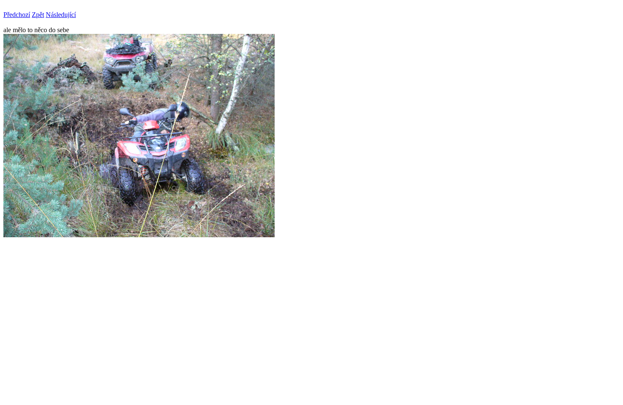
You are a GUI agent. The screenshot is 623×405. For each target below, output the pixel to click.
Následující (61, 14)
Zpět (38, 14)
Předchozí (16, 14)
